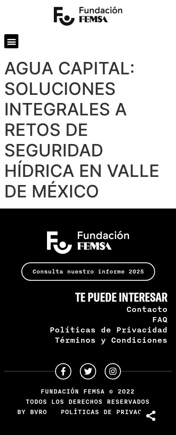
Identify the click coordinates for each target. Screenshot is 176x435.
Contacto (146, 309)
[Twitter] (88, 371)
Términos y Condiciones (111, 340)
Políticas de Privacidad (108, 329)
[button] (11, 41)
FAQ (159, 319)
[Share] (152, 416)
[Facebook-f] (63, 371)
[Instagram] (113, 371)
